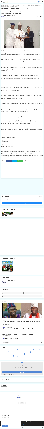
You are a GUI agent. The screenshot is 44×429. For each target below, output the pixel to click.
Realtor (24, 355)
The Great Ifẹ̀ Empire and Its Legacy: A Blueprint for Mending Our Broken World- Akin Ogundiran (21, 322)
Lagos (19, 353)
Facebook (9, 161)
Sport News (4, 357)
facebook (12, 293)
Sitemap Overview (6, 414)
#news (25, 350)
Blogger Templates (25, 424)
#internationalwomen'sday (11, 350)
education (13, 357)
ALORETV (32, 296)
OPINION (39, 353)
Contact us (22, 421)
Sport (38, 355)
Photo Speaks (4, 355)
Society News (33, 355)
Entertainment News (26, 352)
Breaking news (36, 350)
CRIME (10, 352)
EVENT (14, 352)
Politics (15, 355)
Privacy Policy (29, 421)
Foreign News (4, 353)
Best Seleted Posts (6, 410)
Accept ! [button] (5, 425)
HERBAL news (10, 353)
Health (15, 353)
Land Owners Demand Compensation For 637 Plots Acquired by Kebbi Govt (18, 334)
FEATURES (32, 352)
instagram (12, 296)
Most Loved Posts (5, 417)
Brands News (30, 350)
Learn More (9, 423)
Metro (23, 353)
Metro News (27, 353)
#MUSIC (3, 350)
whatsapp (33, 293)
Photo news (11, 355)
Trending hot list (5, 415)
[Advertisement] (9, 187)
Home (2, 5)
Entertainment (18, 352)
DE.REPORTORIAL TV (11, 280)
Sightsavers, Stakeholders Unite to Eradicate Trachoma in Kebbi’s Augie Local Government (21, 328)
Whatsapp (21, 161)
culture (9, 357)
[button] (43, 2)
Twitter (15, 161)
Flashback (38, 352)
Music (32, 353)
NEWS (35, 353)
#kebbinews (20, 350)
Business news (5, 352)
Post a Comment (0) (22, 203)
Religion (28, 355)
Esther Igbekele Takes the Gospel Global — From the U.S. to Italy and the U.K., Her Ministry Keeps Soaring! (22, 340)
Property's (19, 355)
